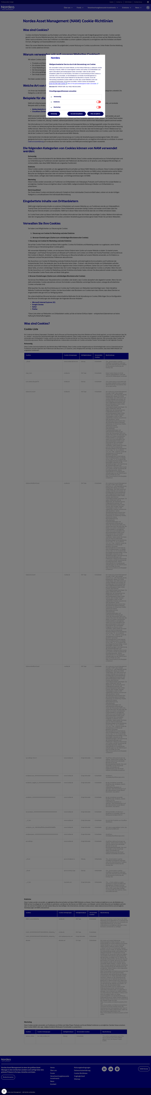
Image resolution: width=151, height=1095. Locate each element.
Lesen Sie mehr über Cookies (57, 83)
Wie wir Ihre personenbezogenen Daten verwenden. (82, 83)
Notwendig (54, 114)
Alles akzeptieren (95, 114)
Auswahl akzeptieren (77, 114)
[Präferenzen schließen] (4, 1091)
